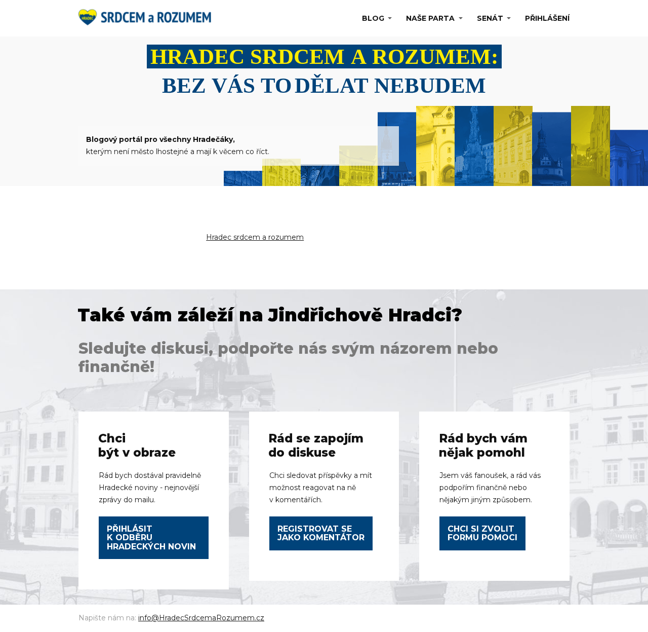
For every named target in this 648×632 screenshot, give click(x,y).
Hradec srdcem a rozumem (255, 237)
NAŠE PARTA (430, 18)
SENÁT (490, 18)
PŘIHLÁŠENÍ (547, 18)
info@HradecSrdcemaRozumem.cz (201, 617)
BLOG (373, 18)
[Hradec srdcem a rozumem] (147, 18)
